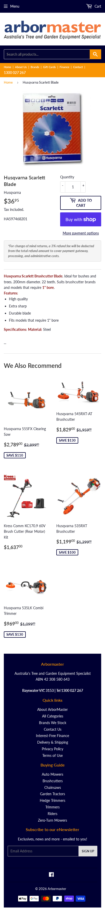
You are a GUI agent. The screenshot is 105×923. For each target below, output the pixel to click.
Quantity (67, 177)
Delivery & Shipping (52, 742)
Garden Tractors (52, 794)
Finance (64, 67)
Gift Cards (49, 67)
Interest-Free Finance (52, 735)
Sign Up (88, 851)
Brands (35, 67)
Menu (14, 6)
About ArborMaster (52, 709)
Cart (97, 6)
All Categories (52, 716)
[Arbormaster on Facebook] (51, 875)
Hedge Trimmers (52, 800)
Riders (52, 813)
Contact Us (52, 729)
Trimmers (52, 807)
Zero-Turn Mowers (52, 820)
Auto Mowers (52, 774)
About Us (21, 67)
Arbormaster (57, 889)
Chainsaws (52, 787)
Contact (78, 67)
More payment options (81, 233)
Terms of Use (52, 755)
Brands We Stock (52, 723)
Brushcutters (53, 781)
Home (7, 67)
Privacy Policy (52, 749)
